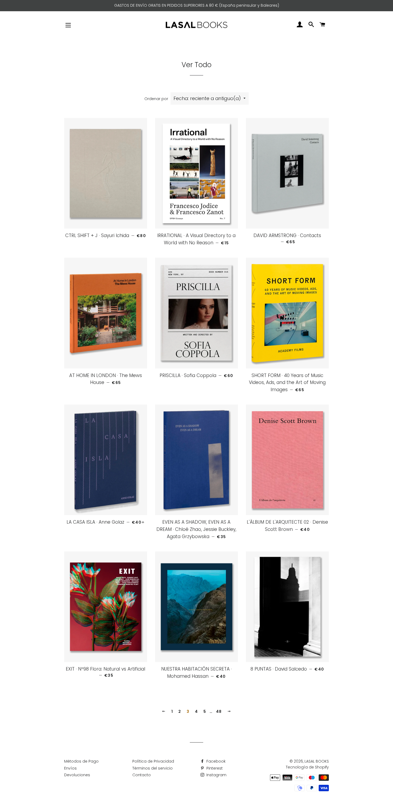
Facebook (215, 761)
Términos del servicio (152, 768)
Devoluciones (77, 775)
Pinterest (214, 768)
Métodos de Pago (81, 761)
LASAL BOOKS (317, 761)
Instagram (215, 775)
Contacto (141, 775)
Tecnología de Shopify (307, 767)
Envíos (70, 768)
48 (219, 711)
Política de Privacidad (153, 761)
